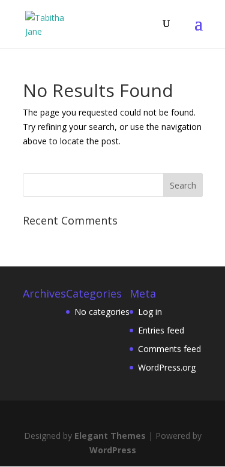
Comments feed (169, 348)
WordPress (112, 450)
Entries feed (161, 330)
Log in (150, 311)
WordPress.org (167, 367)
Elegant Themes (110, 435)
